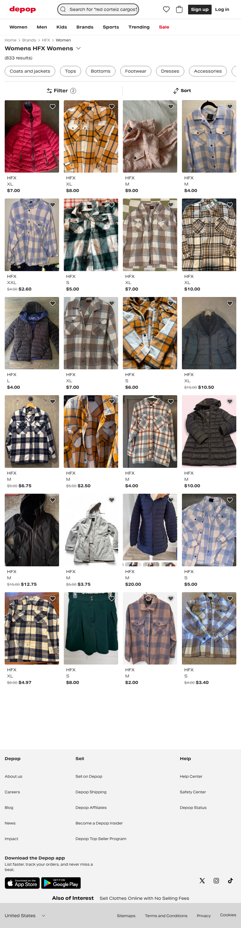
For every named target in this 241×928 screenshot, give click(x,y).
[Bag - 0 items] (179, 9)
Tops (70, 71)
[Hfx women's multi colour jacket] (32, 234)
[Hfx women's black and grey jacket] (209, 333)
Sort (186, 90)
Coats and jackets (30, 71)
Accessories (208, 71)
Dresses (170, 71)
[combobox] (98, 9)
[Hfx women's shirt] (150, 628)
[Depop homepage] (22, 9)
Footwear (135, 71)
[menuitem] (18, 27)
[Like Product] (52, 107)
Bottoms (101, 71)
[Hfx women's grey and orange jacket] (150, 431)
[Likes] (166, 9)
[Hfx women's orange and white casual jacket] (91, 136)
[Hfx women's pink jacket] (150, 136)
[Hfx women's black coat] (209, 431)
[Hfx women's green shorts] (91, 628)
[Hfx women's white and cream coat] (91, 530)
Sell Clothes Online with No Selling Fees (144, 898)
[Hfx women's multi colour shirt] (209, 136)
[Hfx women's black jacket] (32, 530)
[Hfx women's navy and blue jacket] (150, 530)
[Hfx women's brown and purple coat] (32, 333)
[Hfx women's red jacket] (32, 136)
